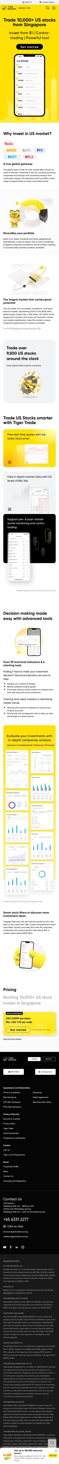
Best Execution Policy (42, 1102)
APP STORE (14, 1072)
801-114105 (7, 1293)
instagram (22, 1247)
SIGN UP (49, 1059)
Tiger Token (8, 1128)
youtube (4, 1247)
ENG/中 (28, 2)
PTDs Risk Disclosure (12, 1107)
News (5, 1171)
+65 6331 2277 (16, 1219)
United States (48, 2)
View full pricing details (12, 1039)
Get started (29, 47)
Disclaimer (37, 1092)
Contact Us (8, 1176)
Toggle (54, 8)
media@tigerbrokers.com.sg (15, 1236)
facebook (10, 1247)
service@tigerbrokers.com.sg (15, 1232)
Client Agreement (40, 1097)
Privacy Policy (9, 1124)
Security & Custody (11, 1119)
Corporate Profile (10, 1166)
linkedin (16, 1247)
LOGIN (34, 1059)
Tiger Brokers (18, 8)
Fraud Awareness (11, 1133)
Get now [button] (53, 1455)
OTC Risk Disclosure (11, 1102)
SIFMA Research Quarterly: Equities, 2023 (25, 328)
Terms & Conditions (11, 1092)
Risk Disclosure (9, 1097)
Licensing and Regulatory (14, 1181)
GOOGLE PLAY (46, 1072)
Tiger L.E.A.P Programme (14, 1155)
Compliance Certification (14, 1138)
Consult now (52, 1448)
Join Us (6, 1150)
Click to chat (15, 1226)
